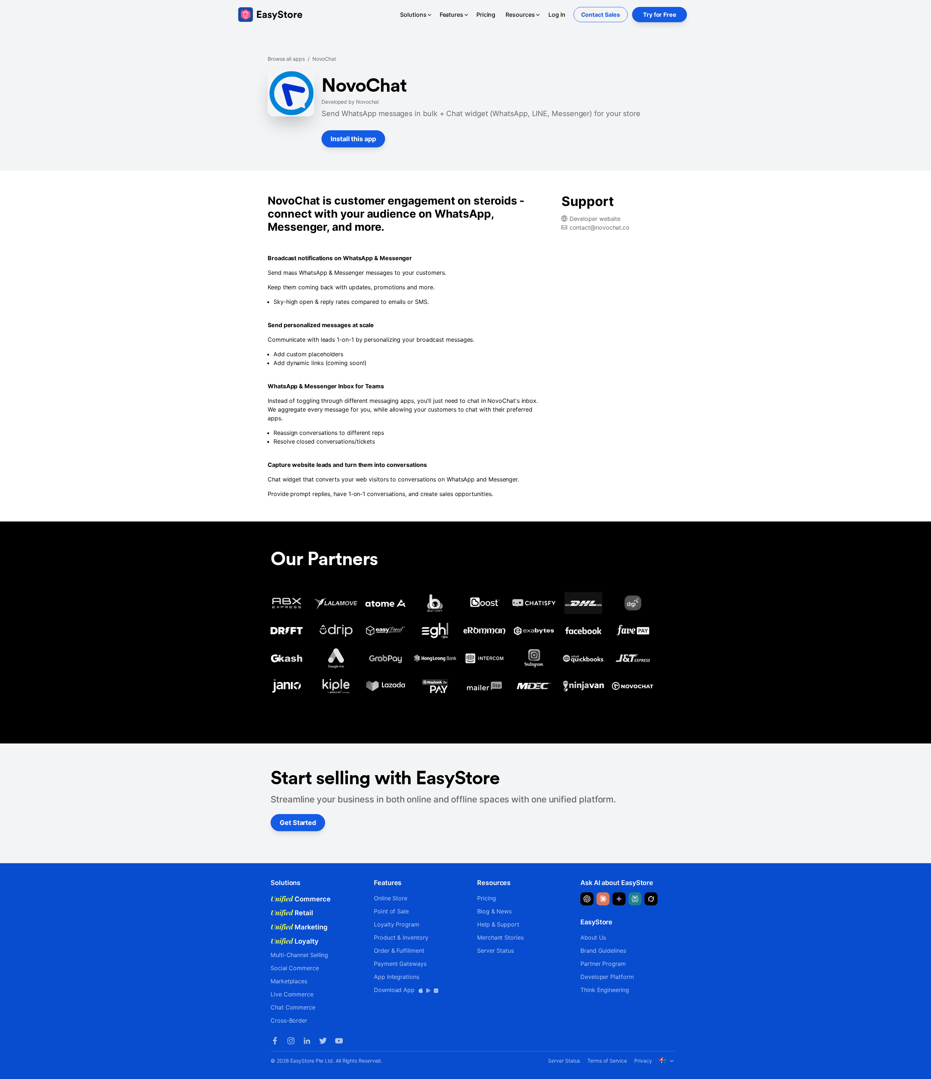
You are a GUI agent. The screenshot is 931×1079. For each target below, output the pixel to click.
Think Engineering (604, 989)
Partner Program (603, 963)
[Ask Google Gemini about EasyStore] (619, 898)
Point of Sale (391, 911)
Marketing (299, 927)
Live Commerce (292, 994)
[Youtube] (339, 1040)
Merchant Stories (500, 937)
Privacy (643, 1061)
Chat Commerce (293, 1007)
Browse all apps (286, 59)
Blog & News (494, 911)
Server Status (495, 950)
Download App (395, 989)
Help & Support (498, 924)
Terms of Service (607, 1061)
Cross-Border (289, 1020)
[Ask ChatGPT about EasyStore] (587, 898)
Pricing (485, 14)
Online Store (390, 898)
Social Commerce (295, 968)
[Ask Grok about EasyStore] (651, 898)
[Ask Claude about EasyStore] (603, 898)
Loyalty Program (396, 924)
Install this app (353, 139)
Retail (292, 913)
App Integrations (396, 976)
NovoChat (324, 59)
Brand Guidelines (603, 950)
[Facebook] (275, 1040)
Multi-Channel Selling (299, 955)
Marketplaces (289, 981)
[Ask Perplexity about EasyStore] (635, 898)
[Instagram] (291, 1040)
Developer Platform (607, 976)
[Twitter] (323, 1040)
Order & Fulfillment (399, 950)
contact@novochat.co (600, 227)
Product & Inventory (401, 937)
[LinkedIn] (307, 1040)
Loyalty (295, 941)
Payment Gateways (400, 963)
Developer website (595, 218)
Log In (557, 14)
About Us (593, 937)
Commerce (301, 899)
